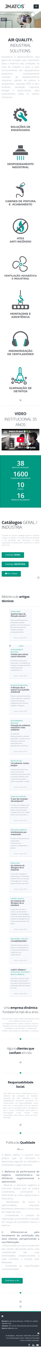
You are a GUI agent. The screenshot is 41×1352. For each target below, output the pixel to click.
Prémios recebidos (20, 500)
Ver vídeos (12, 573)
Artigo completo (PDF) (20, 638)
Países (20, 489)
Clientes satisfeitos (20, 478)
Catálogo (13, 554)
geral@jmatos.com (11, 1328)
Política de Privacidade (32, 1338)
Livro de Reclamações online (15, 1338)
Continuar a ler (12, 1280)
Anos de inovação (20, 467)
